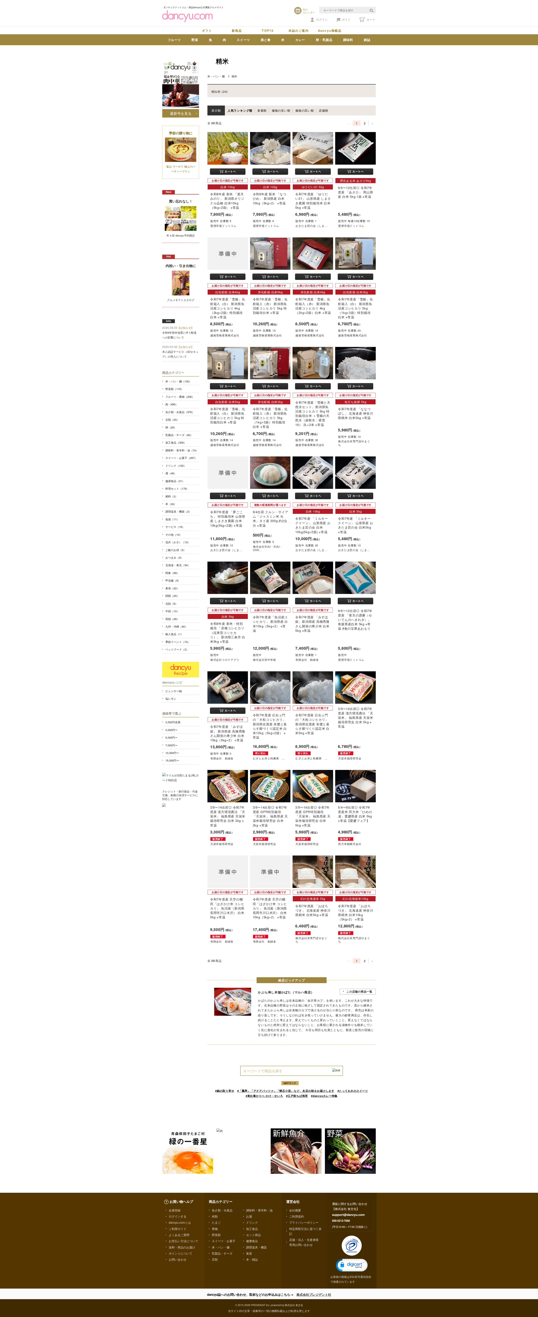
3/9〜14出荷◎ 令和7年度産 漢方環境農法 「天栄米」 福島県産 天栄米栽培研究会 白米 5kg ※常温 (355, 717)
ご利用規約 (296, 1216)
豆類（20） (172, 420)
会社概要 (295, 1210)
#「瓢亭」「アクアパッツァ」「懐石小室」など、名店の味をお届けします (285, 1091)
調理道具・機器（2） (178, 511)
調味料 (348, 39)
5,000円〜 (171, 737)
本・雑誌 (252, 1259)
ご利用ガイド (177, 1229)
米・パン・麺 (216, 76)
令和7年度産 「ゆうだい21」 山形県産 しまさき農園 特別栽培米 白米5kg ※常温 (313, 201)
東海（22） (172, 588)
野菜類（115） (174, 389)
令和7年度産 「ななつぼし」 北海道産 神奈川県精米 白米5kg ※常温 (355, 413)
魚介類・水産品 (222, 1210)
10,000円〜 (172, 753)
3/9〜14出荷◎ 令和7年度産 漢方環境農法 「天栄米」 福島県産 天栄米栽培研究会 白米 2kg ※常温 (227, 816)
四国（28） (172, 619)
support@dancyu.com (348, 1214)
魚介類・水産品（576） (179, 412)
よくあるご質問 (179, 1235)
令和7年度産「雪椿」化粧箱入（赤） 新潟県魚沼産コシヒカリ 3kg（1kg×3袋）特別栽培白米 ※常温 (270, 418)
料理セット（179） (177, 489)
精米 (234, 76)
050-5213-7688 (341, 1221)
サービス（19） (175, 527)
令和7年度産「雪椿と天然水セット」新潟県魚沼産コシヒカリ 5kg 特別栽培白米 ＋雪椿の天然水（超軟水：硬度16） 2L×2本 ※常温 (312, 413)
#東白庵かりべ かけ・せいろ (264, 1096)
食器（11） (172, 519)
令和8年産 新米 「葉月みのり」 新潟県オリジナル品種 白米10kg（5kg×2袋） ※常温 (227, 201)
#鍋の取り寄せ (224, 1091)
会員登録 (175, 1210)
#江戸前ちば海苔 (297, 1096)
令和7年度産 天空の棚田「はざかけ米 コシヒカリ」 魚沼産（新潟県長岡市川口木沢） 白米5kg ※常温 (227, 908)
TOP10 (268, 30)
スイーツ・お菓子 (223, 1241)
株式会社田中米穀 (264, 660)
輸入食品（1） (174, 634)
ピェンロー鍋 (173, 691)
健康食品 (252, 1241)
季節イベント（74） (177, 642)
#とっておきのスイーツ (353, 1091)
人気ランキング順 (240, 110)
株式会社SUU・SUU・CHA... (268, 548)
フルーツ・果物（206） (179, 397)
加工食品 (252, 1229)
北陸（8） (171, 604)
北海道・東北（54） (177, 565)
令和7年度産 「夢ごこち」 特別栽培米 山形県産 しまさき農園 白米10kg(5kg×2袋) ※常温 (227, 519)
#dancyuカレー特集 (324, 1096)
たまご (216, 1222)
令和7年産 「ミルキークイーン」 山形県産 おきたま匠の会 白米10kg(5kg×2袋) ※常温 (312, 525)
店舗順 (323, 110)
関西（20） (172, 596)
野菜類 (216, 1235)
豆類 (215, 1259)
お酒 (249, 1216)
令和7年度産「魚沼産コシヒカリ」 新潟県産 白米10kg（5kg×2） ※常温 (270, 624)
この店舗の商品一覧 (359, 991)
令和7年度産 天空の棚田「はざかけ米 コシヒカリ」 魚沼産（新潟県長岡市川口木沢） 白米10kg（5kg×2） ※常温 (270, 908)
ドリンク (252, 1222)
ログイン (322, 19)
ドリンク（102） (175, 466)
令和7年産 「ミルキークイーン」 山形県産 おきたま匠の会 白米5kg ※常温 (355, 525)
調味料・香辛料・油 (259, 1210)
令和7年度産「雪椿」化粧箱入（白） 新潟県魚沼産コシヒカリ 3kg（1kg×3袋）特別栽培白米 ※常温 (355, 308)
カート (370, 19)
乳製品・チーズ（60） (179, 435)
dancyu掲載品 (330, 30)
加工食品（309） (175, 442)
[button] (352, 1265)
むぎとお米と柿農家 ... (269, 758)
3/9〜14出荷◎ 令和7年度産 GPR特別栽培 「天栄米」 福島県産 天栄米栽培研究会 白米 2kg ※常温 (270, 816)
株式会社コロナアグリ (224, 660)
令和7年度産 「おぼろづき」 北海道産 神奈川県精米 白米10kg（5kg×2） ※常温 (355, 913)
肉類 (215, 1216)
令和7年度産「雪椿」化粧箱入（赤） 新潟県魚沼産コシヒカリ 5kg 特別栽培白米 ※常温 (270, 306)
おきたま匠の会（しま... (311, 226)
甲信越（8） (173, 580)
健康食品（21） (175, 481)
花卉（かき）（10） (177, 542)
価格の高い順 (304, 110)
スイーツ (243, 39)
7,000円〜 (171, 745)
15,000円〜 (172, 760)
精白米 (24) (219, 91)
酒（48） (171, 473)
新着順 (262, 110)
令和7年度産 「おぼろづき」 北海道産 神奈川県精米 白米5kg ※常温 (312, 910)
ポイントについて (180, 1253)
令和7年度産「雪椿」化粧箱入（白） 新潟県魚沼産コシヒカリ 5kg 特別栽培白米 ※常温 (227, 415)
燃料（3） (171, 496)
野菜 (194, 39)
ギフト (207, 30)
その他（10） (173, 535)
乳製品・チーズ (222, 1253)
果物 (215, 1229)
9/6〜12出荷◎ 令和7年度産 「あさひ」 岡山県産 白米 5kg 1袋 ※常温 (355, 192)
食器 (249, 1253)
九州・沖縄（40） (176, 626)
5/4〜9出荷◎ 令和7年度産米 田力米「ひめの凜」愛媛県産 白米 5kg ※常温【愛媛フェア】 (355, 814)
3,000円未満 (172, 722)
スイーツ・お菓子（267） (181, 458)
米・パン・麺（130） (178, 381)
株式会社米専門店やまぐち (354, 443)
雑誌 (367, 39)
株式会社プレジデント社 (314, 1294)
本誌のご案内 (299, 30)
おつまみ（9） (174, 557)
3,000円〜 (171, 730)
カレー (300, 39)
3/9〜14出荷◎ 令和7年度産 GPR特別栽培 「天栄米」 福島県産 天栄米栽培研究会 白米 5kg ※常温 (312, 816)
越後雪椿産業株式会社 (224, 335)
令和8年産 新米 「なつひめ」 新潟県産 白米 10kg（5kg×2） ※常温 (269, 198)
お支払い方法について (183, 1241)
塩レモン (170, 699)
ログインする (177, 1216)
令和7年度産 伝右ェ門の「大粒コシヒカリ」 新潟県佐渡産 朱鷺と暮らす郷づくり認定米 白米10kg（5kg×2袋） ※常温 (270, 726)
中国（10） (172, 611)
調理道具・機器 (256, 1247)
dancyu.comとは (180, 1222)
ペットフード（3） (177, 649)
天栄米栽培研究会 (349, 758)
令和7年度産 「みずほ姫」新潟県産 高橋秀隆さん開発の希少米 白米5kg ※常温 (312, 624)
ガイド (346, 19)
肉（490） (171, 404)
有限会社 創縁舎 (307, 660)
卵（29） (171, 427)
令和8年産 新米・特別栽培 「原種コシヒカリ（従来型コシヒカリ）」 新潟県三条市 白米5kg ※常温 (227, 632)
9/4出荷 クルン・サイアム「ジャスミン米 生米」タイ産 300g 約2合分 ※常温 (270, 519)
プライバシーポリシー (304, 1222)
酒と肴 (265, 39)
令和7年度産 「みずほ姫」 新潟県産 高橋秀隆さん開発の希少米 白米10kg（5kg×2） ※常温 (227, 733)
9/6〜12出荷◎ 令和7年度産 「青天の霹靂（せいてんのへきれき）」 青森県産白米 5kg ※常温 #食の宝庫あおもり (355, 619)
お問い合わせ (177, 1259)
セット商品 (253, 1235)
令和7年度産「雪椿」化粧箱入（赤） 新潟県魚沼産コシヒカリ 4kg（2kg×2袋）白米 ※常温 (313, 306)
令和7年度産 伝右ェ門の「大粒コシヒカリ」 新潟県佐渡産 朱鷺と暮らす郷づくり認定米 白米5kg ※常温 (312, 724)
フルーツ (174, 39)
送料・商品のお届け (182, 1247)
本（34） (171, 504)
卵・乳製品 (324, 39)
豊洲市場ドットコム (223, 226)
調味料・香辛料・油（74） (181, 450)
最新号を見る (180, 113)
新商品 (237, 30)
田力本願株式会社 (349, 844)
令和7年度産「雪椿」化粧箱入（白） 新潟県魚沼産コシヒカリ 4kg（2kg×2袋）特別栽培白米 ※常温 (227, 308)
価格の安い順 (281, 110)
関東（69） (172, 573)
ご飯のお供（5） (175, 550)
